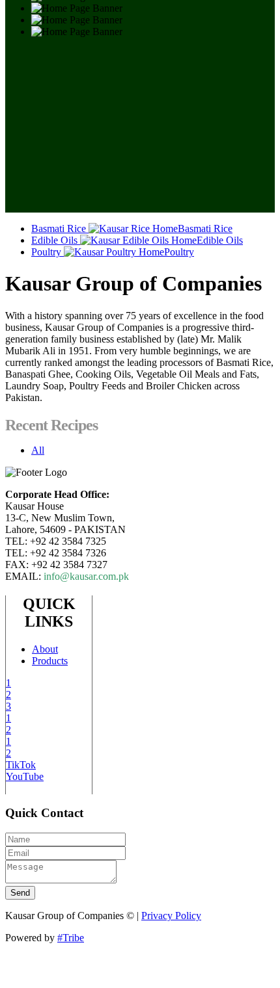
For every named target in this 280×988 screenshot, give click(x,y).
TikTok (21, 764)
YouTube (25, 776)
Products (50, 660)
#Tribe (70, 937)
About (45, 649)
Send (20, 893)
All (37, 450)
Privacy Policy (171, 915)
